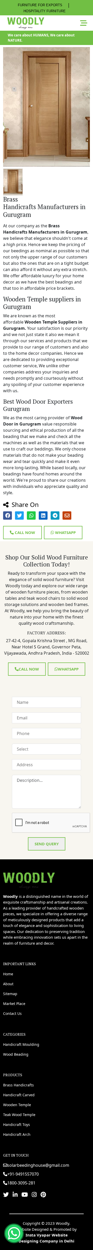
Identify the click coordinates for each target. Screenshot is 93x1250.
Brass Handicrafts (18, 1085)
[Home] (29, 880)
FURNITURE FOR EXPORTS (40, 5)
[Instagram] (34, 1194)
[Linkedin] (15, 1194)
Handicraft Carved (19, 1094)
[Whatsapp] (14, 1233)
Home (8, 973)
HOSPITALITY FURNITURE (45, 11)
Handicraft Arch (16, 1134)
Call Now (24, 532)
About (8, 983)
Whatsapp (65, 532)
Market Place (14, 1003)
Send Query (47, 843)
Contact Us (12, 1013)
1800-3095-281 (21, 1183)
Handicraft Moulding (21, 1044)
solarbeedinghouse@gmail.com (38, 1165)
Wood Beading (15, 1054)
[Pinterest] (43, 1194)
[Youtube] (24, 1194)
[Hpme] (26, 23)
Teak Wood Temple (19, 1114)
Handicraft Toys (16, 1124)
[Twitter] (6, 1194)
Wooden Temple (17, 1104)
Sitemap (10, 993)
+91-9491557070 (23, 1174)
